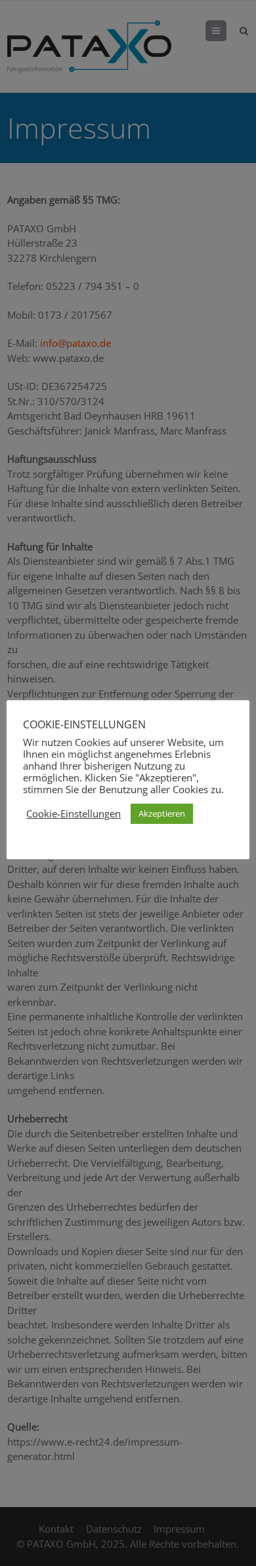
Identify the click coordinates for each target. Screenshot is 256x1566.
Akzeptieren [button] (162, 813)
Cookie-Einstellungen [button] (73, 813)
